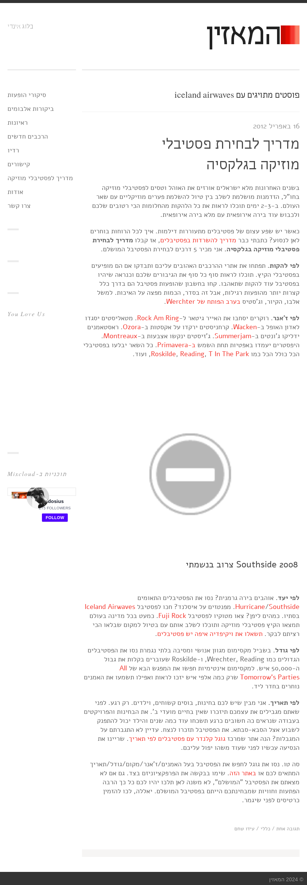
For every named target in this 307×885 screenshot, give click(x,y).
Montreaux (120, 335)
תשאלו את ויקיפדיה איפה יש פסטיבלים (209, 633)
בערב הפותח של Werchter (203, 301)
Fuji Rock (172, 615)
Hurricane (250, 606)
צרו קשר (19, 205)
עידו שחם (244, 828)
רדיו (13, 150)
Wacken (245, 326)
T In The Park (229, 353)
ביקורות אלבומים (30, 108)
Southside (284, 606)
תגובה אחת (288, 828)
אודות (15, 191)
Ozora (132, 326)
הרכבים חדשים (27, 136)
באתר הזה (243, 773)
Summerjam (233, 335)
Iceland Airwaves (110, 606)
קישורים (18, 164)
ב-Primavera (176, 344)
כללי (265, 828)
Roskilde (163, 353)
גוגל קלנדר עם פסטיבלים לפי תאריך (177, 738)
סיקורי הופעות (26, 94)
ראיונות (17, 122)
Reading (192, 353)
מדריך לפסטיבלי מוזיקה (40, 177)
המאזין (243, 36)
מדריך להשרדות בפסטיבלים (198, 240)
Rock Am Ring (158, 317)
